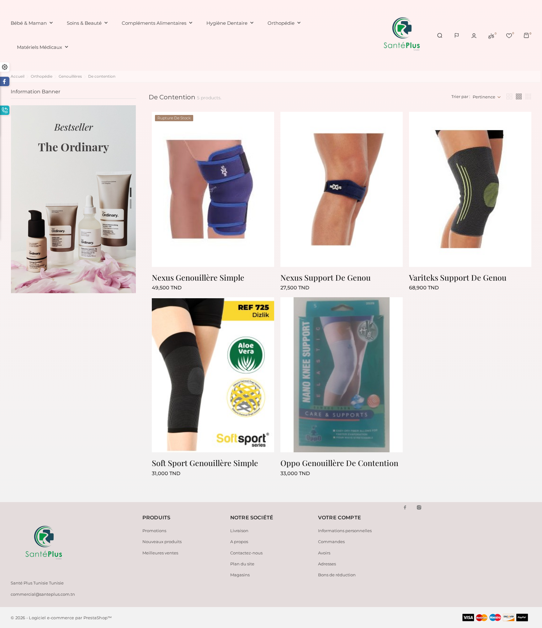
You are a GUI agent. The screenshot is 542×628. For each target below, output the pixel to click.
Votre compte (339, 518)
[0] (491, 35)
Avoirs (324, 552)
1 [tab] (130, 192)
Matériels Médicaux (43, 47)
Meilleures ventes (160, 552)
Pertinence (484, 96)
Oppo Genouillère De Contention (339, 463)
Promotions (154, 530)
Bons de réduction (337, 574)
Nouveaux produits (162, 541)
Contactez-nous (246, 552)
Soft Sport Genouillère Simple (205, 463)
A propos (239, 541)
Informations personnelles (345, 530)
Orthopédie (285, 23)
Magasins (240, 574)
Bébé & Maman (32, 23)
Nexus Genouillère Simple (198, 277)
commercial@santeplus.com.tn (43, 594)
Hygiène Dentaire (230, 23)
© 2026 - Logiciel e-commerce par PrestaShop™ (61, 617)
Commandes (331, 541)
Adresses (327, 563)
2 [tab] (130, 204)
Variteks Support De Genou (458, 277)
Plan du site (242, 563)
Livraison (239, 530)
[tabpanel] (73, 199)
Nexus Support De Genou (325, 277)
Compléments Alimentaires (158, 23)
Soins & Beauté (88, 23)
